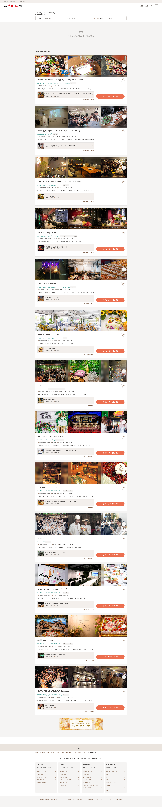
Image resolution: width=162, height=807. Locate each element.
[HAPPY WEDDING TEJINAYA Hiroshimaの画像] (81, 677)
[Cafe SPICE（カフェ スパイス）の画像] (81, 473)
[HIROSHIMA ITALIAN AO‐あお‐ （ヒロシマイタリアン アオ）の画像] (81, 66)
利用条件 (53, 799)
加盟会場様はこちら (81, 799)
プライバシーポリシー (61, 799)
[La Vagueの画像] (81, 524)
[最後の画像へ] (124, 66)
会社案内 (42, 799)
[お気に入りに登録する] (123, 80)
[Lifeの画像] (81, 371)
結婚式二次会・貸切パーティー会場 (64, 752)
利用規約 (47, 799)
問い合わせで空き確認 (111, 300)
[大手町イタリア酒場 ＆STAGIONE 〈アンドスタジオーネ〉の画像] (81, 117)
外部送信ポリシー (72, 799)
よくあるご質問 (118, 799)
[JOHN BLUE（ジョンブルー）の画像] (81, 320)
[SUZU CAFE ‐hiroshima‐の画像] (81, 269)
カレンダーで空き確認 (111, 96)
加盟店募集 (90, 799)
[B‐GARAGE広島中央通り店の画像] (81, 218)
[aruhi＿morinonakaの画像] (81, 626)
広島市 (79, 752)
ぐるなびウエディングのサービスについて (104, 799)
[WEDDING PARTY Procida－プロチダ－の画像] (81, 575)
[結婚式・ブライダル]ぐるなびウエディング (45, 752)
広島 (75, 752)
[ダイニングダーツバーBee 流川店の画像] (81, 422)
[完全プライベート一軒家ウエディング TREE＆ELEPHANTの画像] (81, 167)
